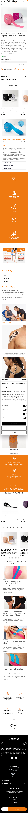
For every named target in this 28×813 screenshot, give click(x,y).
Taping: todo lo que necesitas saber (14, 642)
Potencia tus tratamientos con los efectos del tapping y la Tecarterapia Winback (14, 613)
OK (24, 744)
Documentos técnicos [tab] (8, 79)
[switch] (25, 410)
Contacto (15, 802)
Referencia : (4, 53)
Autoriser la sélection (14, 428)
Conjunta (6, 281)
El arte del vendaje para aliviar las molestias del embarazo (12, 583)
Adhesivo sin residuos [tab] (7, 162)
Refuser (14, 432)
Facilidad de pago (8, 696)
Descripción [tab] (5, 76)
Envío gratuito (20, 696)
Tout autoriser (14, 423)
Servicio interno (7, 710)
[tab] (14, 275)
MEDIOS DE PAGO (14, 724)
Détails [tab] (12, 383)
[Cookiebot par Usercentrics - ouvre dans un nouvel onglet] (21, 379)
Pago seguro (20, 710)
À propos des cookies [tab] (21, 383)
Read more (5, 594)
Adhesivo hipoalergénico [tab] (8, 165)
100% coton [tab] (5, 145)
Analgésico (6, 278)
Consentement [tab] (4, 383)
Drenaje (5, 275)
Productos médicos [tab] (7, 168)
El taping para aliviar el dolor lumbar (14, 670)
